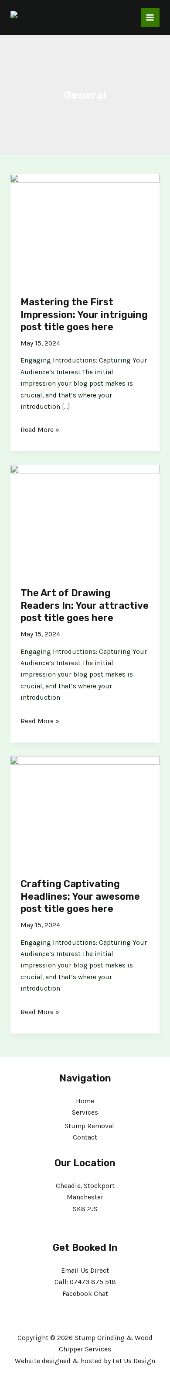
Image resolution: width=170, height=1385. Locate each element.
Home (85, 1101)
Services (85, 1112)
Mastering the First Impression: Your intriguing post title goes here (84, 314)
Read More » (39, 429)
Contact (85, 1137)
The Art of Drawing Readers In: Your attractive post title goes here (84, 605)
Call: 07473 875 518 (85, 1282)
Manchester (85, 1197)
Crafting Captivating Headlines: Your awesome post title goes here (80, 896)
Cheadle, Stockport (85, 1186)
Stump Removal (89, 1126)
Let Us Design (133, 1361)
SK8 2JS (85, 1209)
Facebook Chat (85, 1294)
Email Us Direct (85, 1270)
